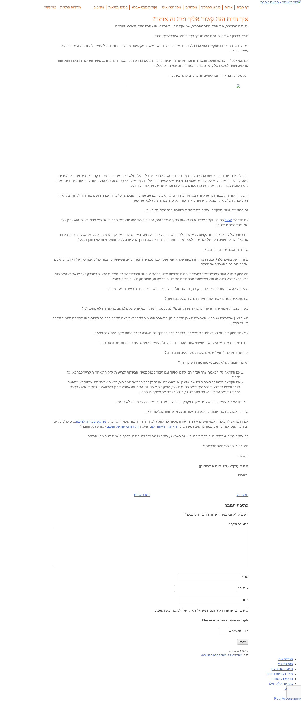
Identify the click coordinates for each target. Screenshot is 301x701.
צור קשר (50, 7)
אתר (245, 600)
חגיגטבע (242, 495)
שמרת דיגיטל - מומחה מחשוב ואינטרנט (221, 655)
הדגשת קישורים (282, 679)
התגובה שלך (238, 524)
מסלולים (191, 7)
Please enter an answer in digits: (224, 620)
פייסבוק (87, 7)
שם (245, 577)
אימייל (243, 588)
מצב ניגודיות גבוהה (280, 674)
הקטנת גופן (285, 664)
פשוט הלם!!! (142, 495)
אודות (228, 7)
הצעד (228, 220)
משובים (98, 7)
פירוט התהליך (210, 7)
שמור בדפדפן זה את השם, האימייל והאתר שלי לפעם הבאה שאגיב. (199, 610)
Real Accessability (287, 698)
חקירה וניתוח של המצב (123, 426)
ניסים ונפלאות (117, 7)
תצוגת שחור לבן (282, 669)
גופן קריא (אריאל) (281, 683)
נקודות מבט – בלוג (144, 7)
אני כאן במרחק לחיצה (91, 421)
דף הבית (243, 7)
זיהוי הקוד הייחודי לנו (165, 426)
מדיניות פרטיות (70, 7)
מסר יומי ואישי (171, 7)
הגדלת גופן (285, 659)
